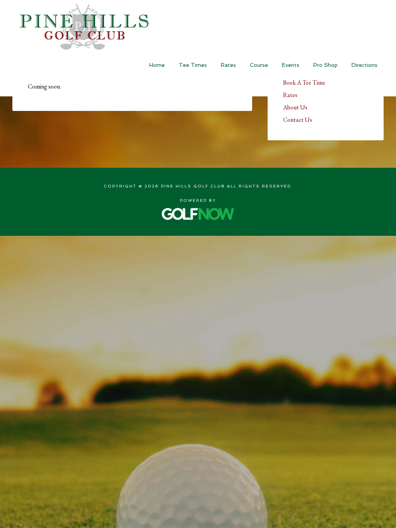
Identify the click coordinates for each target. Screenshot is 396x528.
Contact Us (297, 120)
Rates (290, 95)
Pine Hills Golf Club (83, 26)
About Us (295, 107)
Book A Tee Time (304, 82)
